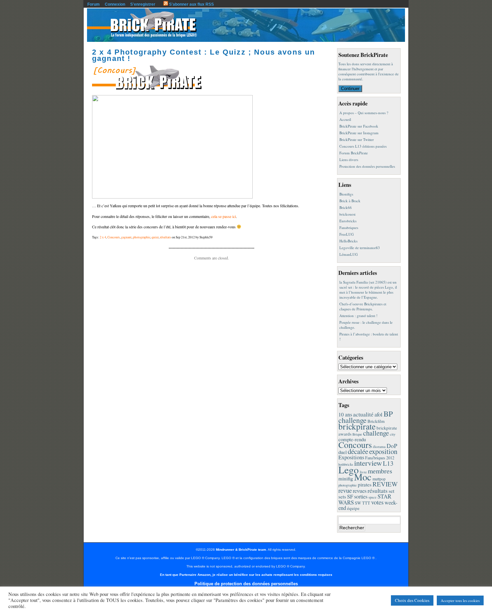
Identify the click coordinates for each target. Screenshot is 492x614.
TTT (366, 503)
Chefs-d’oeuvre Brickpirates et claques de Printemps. (362, 306)
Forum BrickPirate (353, 152)
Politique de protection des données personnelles (246, 583)
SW (358, 503)
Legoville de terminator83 (359, 247)
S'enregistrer (142, 4)
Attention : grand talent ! (358, 315)
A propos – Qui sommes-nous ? (363, 112)
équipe (353, 508)
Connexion (115, 4)
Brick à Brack (349, 200)
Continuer (350, 88)
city (393, 434)
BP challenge (365, 416)
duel (342, 452)
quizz (155, 237)
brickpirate (357, 426)
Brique (357, 434)
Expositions (351, 457)
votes (377, 502)
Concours (113, 237)
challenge (376, 433)
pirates (365, 484)
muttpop (379, 478)
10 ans (345, 414)
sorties (360, 496)
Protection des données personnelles (367, 166)
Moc (363, 476)
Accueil (345, 119)
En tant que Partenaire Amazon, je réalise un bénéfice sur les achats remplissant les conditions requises (246, 575)
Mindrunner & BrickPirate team (241, 549)
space (372, 497)
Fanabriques (348, 227)
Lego (348, 469)
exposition (383, 451)
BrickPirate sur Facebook (358, 126)
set (391, 490)
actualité (363, 414)
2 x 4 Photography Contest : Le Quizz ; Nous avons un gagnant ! (203, 55)
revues (359, 490)
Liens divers (348, 159)
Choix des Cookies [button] (412, 600)
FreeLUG (346, 234)
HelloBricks (348, 240)
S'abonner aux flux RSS (191, 4)
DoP (392, 446)
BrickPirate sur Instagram (359, 132)
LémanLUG (348, 254)
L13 (388, 463)
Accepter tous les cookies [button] (460, 600)
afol (379, 414)
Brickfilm (376, 421)
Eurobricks (347, 220)
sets (342, 496)
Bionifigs (346, 194)
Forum (93, 4)
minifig (345, 478)
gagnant (126, 237)
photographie (141, 237)
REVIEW (385, 484)
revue (345, 490)
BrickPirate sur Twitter (356, 139)
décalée (358, 451)
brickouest (347, 214)
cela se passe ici (223, 216)
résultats (165, 237)
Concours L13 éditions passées (363, 146)
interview (368, 463)
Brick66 (345, 207)
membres (380, 470)
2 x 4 (103, 237)
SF (350, 496)
